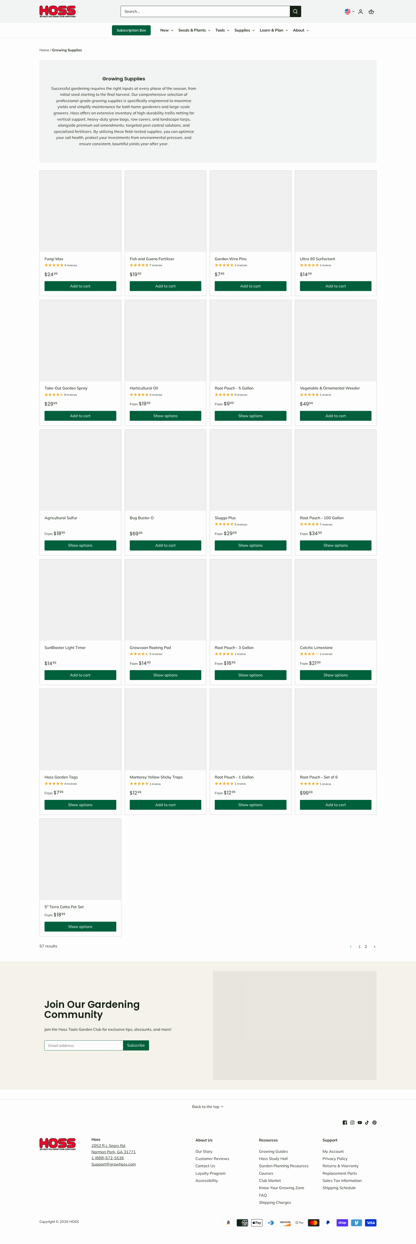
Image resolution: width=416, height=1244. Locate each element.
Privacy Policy (335, 1158)
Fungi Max (54, 258)
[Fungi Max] (80, 211)
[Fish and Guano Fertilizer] (165, 211)
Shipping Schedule (339, 1187)
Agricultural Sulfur (61, 517)
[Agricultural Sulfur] (80, 470)
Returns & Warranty (341, 1165)
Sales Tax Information (342, 1180)
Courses (266, 1173)
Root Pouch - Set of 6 (319, 777)
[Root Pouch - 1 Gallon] (250, 729)
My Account (333, 1151)
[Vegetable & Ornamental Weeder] (336, 340)
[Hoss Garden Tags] (80, 729)
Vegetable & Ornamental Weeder (330, 388)
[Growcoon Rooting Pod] (165, 600)
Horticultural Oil (144, 388)
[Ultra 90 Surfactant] (336, 211)
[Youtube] (360, 1122)
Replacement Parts (340, 1173)
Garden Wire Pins (231, 258)
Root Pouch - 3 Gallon (234, 647)
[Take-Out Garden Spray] (80, 340)
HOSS (74, 1221)
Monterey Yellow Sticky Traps (156, 777)
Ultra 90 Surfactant (317, 258)
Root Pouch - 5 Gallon (234, 388)
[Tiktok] (367, 1122)
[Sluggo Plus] (250, 470)
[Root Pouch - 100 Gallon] (336, 470)
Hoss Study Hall (273, 1158)
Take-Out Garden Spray (66, 388)
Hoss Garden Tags (61, 777)
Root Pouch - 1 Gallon (234, 777)
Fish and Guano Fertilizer (152, 258)
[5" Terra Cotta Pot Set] (80, 859)
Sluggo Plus (225, 517)
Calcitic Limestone (316, 647)
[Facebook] (345, 1122)
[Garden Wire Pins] (250, 211)
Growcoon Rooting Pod (150, 647)
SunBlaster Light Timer (65, 647)
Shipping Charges (275, 1202)
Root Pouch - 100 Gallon (322, 517)
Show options (154, 417)
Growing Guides (273, 1151)
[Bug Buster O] (165, 470)
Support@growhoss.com (113, 1164)
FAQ (263, 1195)
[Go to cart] (371, 11)
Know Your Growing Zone (281, 1187)
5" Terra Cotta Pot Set (64, 906)
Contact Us (205, 1165)
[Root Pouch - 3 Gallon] (250, 600)
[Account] (360, 11)
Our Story (204, 1151)
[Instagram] (352, 1122)
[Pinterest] (374, 1122)
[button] (350, 11)
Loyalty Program (210, 1173)
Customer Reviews (212, 1158)
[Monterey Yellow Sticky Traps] (165, 729)
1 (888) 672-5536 (107, 1157)
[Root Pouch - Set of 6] (336, 729)
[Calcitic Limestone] (336, 600)
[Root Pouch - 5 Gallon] (250, 340)
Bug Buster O (142, 517)
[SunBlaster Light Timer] (80, 600)
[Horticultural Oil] (165, 340)
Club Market (270, 1180)
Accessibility (206, 1180)
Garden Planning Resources (284, 1165)
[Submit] (295, 11)
